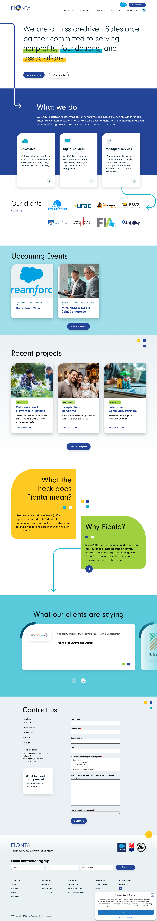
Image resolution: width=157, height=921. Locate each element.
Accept (125, 912)
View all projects (78, 446)
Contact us (137, 5)
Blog (98, 888)
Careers (14, 888)
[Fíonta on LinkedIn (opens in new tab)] (120, 888)
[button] (152, 895)
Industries (68, 10)
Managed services (76, 892)
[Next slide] (83, 680)
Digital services (75, 888)
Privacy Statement (125, 917)
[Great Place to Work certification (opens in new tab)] (131, 847)
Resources (115, 10)
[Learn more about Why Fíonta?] (89, 569)
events (39, 786)
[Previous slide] (74, 680)
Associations (46, 888)
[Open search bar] (144, 10)
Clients (14, 892)
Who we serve (34, 75)
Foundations (46, 892)
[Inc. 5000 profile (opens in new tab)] (141, 847)
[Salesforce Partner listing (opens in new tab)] (121, 847)
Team (13, 884)
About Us (131, 10)
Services (99, 10)
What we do (59, 75)
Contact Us (125, 880)
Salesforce (73, 884)
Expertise (84, 10)
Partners (15, 896)
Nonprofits (45, 884)
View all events (78, 326)
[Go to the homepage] (20, 8)
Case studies (101, 884)
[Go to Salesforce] (123, 4)
